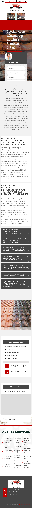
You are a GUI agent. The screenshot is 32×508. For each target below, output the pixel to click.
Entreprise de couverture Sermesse (17, 464)
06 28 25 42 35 (23, 1)
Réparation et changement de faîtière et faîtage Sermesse (17, 451)
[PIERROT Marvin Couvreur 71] (16, 7)
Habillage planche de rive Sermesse (27, 441)
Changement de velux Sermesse (17, 440)
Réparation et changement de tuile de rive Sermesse (27, 462)
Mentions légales (24, 504)
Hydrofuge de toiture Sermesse (27, 451)
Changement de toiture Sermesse (7, 458)
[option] (11, 19)
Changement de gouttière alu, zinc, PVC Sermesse (7, 442)
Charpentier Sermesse (7, 452)
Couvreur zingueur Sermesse (7, 466)
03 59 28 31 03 (8, 1)
